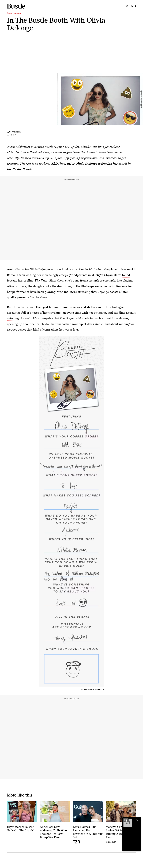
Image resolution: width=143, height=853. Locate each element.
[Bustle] (16, 6)
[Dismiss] (137, 820)
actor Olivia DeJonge (82, 164)
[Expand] (126, 820)
